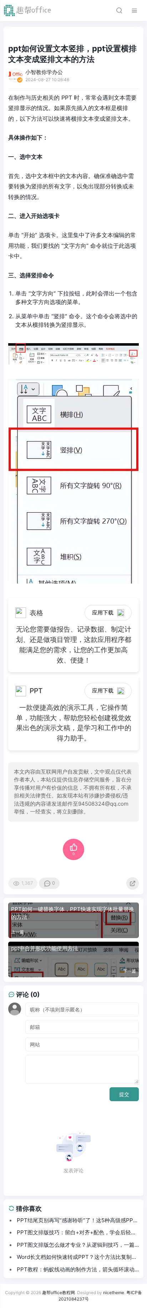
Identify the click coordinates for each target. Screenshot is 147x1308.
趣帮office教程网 (58, 1292)
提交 (124, 1094)
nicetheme (113, 1292)
